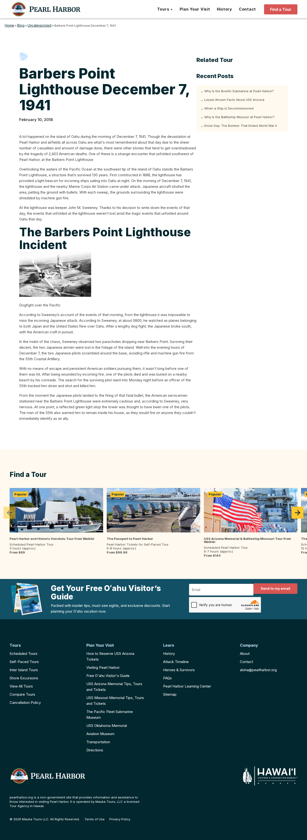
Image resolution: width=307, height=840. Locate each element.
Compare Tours (22, 694)
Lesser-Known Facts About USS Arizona (234, 100)
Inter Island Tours (24, 670)
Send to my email (275, 588)
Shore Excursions (24, 678)
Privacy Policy (119, 819)
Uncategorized (39, 25)
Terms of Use (94, 819)
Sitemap (170, 694)
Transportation (98, 742)
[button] (165, 9)
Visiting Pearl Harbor (103, 667)
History (169, 653)
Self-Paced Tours (24, 661)
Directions (94, 750)
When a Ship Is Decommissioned (229, 108)
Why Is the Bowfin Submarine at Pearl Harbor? (239, 91)
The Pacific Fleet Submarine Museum (109, 714)
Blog (20, 25)
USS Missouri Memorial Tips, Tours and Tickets (115, 700)
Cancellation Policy (25, 702)
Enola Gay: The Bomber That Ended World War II (240, 126)
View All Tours (21, 686)
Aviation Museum (100, 733)
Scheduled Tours (23, 653)
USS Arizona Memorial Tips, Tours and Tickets (114, 687)
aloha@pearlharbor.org (258, 670)
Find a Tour (280, 9)
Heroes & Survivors (179, 670)
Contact (246, 661)
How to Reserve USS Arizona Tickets (110, 656)
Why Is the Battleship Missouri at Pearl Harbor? (239, 117)
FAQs (167, 678)
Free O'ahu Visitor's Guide (108, 675)
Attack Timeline (176, 661)
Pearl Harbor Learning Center (187, 686)
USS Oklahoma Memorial (106, 725)
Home (9, 25)
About (245, 653)
